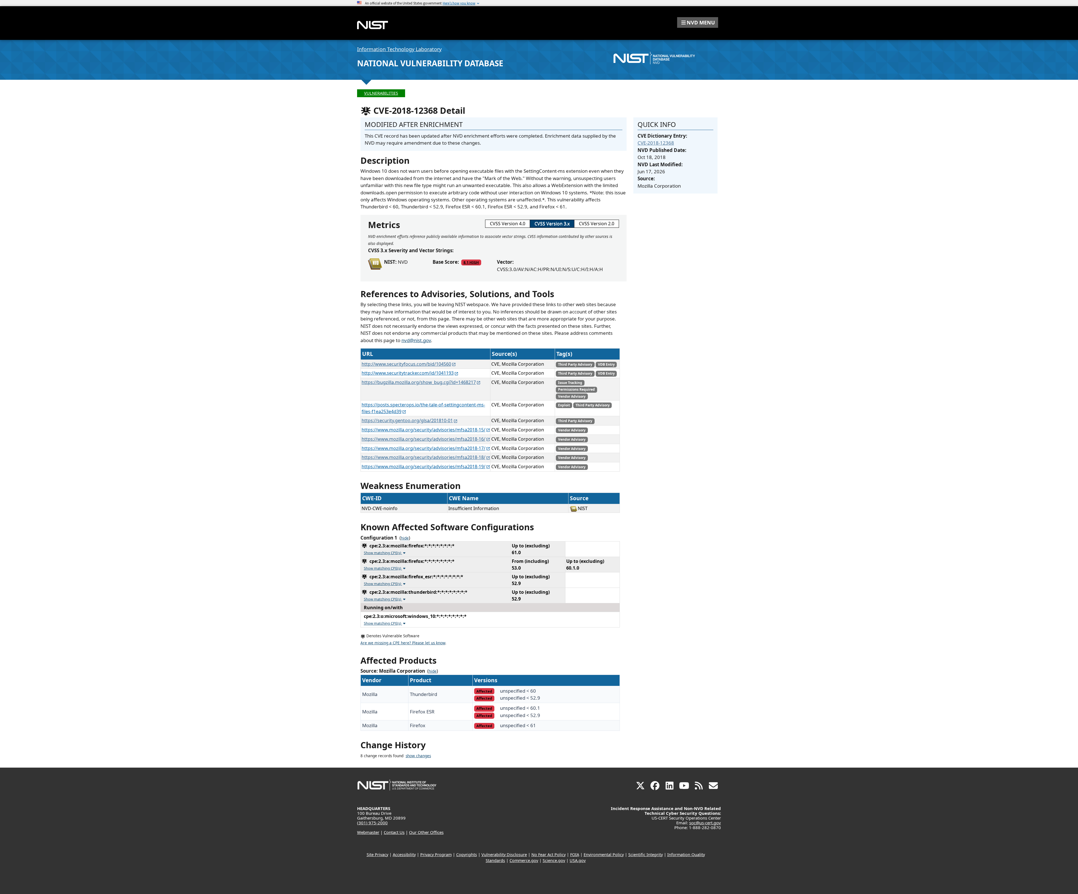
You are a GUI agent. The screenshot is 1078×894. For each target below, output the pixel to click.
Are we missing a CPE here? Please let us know (402, 642)
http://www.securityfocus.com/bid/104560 (406, 364)
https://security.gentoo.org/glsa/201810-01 (407, 420)
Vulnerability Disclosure (504, 854)
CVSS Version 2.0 (596, 223)
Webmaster (368, 832)
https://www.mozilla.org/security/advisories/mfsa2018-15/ (423, 430)
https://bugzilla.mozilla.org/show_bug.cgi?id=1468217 (419, 382)
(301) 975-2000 (372, 822)
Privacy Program (436, 854)
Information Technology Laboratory (399, 49)
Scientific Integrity (645, 854)
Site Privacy (377, 854)
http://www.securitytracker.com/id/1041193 (408, 373)
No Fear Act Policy (548, 854)
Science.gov (554, 860)
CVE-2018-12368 (656, 143)
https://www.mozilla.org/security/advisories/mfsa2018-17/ (423, 448)
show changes (418, 755)
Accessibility (404, 854)
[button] (697, 22)
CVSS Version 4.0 (507, 223)
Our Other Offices (426, 832)
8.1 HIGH (471, 262)
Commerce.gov (524, 860)
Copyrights (466, 854)
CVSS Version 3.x (552, 223)
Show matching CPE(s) (383, 552)
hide (405, 538)
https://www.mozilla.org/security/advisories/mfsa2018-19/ (423, 466)
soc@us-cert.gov (705, 822)
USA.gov (578, 860)
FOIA (574, 854)
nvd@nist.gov (416, 340)
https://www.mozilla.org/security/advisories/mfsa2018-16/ (423, 439)
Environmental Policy (604, 854)
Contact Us (394, 832)
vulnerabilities (381, 93)
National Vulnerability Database (430, 63)
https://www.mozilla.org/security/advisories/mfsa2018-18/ (423, 457)
